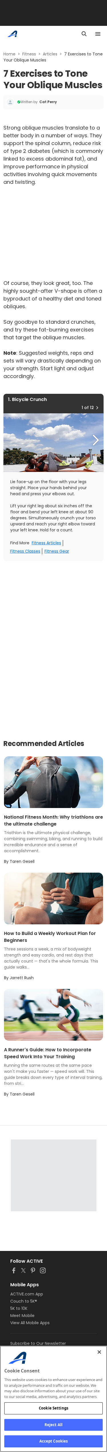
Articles (50, 54)
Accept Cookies (53, 1441)
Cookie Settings (53, 1408)
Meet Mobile (22, 1315)
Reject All (53, 1424)
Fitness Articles (46, 543)
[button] (97, 407)
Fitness (29, 54)
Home (9, 54)
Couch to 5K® (23, 1301)
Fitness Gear (57, 551)
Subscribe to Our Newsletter (38, 1343)
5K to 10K (18, 1308)
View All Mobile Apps (30, 1323)
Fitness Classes (25, 551)
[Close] (99, 1352)
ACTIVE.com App (26, 1294)
